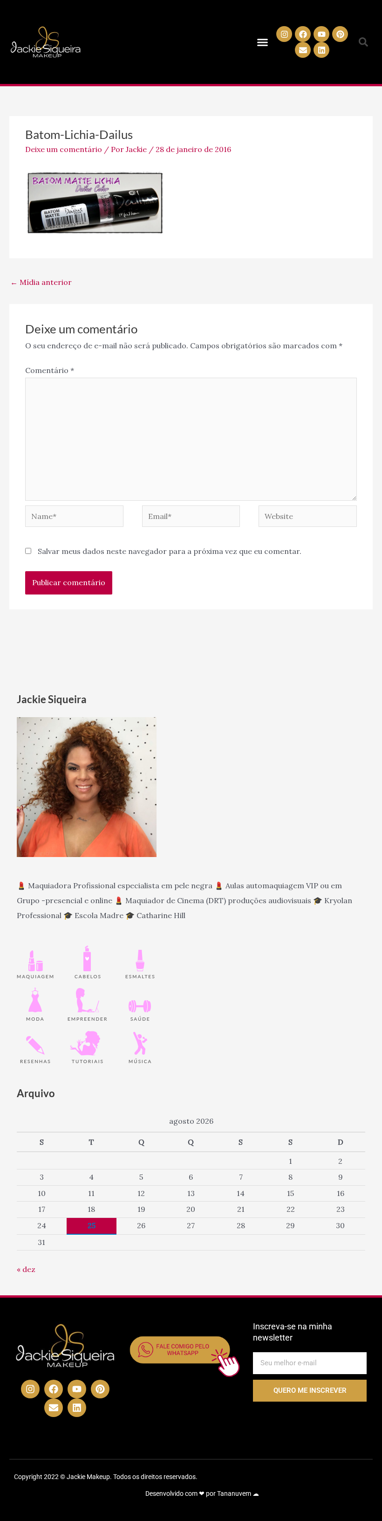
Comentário (49, 370)
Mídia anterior (41, 282)
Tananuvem (234, 1493)
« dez (26, 1269)
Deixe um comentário (63, 149)
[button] (262, 42)
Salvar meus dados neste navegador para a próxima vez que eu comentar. (169, 551)
